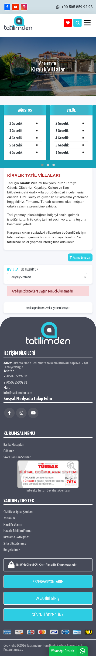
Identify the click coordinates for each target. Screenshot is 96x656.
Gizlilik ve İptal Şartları (18, 512)
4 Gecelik (23, 138)
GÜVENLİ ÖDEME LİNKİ (48, 614)
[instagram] (24, 7)
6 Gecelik (23, 152)
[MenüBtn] (87, 23)
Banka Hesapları (13, 444)
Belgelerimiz (11, 550)
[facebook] (7, 7)
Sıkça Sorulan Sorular (17, 457)
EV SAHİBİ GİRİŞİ (48, 598)
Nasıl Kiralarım (12, 524)
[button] (42, 165)
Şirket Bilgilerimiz (14, 543)
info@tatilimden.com (17, 393)
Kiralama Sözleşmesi (16, 537)
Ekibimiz (8, 451)
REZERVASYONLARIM (48, 581)
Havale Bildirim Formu (17, 531)
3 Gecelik (23, 130)
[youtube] (15, 7)
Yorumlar (9, 518)
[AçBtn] (77, 23)
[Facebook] (9, 413)
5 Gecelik (23, 145)
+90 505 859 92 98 (15, 376)
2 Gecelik (23, 123)
